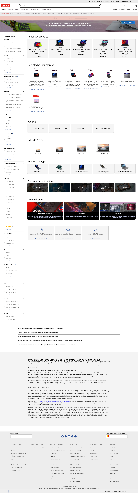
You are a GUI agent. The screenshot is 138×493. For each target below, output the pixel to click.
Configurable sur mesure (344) (5, 48)
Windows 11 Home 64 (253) (5, 169)
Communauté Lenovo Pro (76, 450)
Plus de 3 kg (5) (5, 286)
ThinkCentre (112, 467)
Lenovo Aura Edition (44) (5, 82)
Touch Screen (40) (5, 319)
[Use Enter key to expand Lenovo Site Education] (128, 1)
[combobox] (58, 6)
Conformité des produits (75, 470)
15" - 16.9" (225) (5, 187)
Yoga (111, 459)
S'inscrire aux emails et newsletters (77, 456)
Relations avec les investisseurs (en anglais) (18, 454)
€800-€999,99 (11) (5, 202)
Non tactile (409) (5, 243)
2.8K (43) (5, 267)
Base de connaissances (75, 481)
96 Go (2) (5, 123)
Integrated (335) (5, 157)
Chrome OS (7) (5, 172)
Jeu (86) (5, 214)
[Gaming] (130, 9)
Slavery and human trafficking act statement (90, 488)
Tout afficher (32, 89)
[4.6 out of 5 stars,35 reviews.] (125, 53)
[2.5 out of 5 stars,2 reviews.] (38, 53)
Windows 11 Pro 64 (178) (5, 166)
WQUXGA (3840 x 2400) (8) (5, 270)
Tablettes (53, 456)
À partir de (38, 55)
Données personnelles (43, 488)
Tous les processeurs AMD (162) (5, 97)
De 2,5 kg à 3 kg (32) (5, 289)
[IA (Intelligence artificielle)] (94, 13)
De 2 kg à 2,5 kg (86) (5, 292)
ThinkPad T (112, 448)
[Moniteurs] (40, 13)
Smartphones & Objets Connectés (117, 462)
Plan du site (61, 488)
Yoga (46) (5, 64)
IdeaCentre (112, 473)
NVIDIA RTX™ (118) (5, 151)
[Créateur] (137, 9)
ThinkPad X (112, 450)
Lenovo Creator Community (76, 448)
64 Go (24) (5, 120)
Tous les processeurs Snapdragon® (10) (5, 101)
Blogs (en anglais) (74, 462)
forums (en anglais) (74, 459)
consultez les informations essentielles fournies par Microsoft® (53, 401)
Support (92, 450)
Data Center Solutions (55, 464)
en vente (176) (5, 42)
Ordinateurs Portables (55, 448)
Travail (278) (5, 211)
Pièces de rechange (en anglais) (57, 473)
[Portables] (15, 13)
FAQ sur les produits (94, 456)
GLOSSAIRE (72, 478)
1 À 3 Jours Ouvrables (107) (5, 304)
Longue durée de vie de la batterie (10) (5, 236)
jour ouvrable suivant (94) (5, 301)
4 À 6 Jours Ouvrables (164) (5, 307)
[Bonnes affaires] (9, 13)
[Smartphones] (68, 13)
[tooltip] (17, 76)
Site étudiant (53, 478)
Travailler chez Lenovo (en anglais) (18, 464)
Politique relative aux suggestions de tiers (72, 488)
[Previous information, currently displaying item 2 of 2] (19, 18)
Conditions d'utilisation (53, 488)
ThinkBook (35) (5, 61)
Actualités (13, 450)
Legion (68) (5, 70)
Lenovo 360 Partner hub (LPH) (37, 448)
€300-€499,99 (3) (5, 196)
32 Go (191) (5, 126)
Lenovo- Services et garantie (57, 470)
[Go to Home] (5, 5)
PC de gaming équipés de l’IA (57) (5, 85)
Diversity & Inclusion (15, 470)
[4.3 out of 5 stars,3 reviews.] (59, 51)
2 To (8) (5, 136)
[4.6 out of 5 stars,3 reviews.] (81, 51)
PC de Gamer (53, 453)
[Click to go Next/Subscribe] (30, 436)
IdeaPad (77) (5, 67)
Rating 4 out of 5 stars (5, 226)
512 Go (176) (5, 141)
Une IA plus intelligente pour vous (58, 450)
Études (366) (5, 217)
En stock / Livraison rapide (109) (5, 51)
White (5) (5, 255)
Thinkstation (112, 478)
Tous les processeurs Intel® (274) (5, 94)
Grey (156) (5, 258)
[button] (130, 1)
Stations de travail (54, 462)
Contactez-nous (93, 448)
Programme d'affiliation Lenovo (77, 473)
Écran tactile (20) (5, 240)
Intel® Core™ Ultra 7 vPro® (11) (5, 107)
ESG (12, 459)
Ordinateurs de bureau (55, 459)
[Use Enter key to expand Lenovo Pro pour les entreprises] (113, 1)
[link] (136, 2)
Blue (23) (5, 252)
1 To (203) (5, 139)
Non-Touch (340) (5, 316)
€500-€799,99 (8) (5, 199)
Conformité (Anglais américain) (17, 456)
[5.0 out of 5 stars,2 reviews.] (103, 53)
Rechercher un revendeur (75, 467)
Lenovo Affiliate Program (16, 467)
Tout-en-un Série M (114, 464)
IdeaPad (111, 456)
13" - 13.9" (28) (5, 181)
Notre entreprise (14, 448)
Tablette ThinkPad (114, 453)
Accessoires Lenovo (55, 467)
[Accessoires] (54, 13)
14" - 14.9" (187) (5, 184)
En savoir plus (7, 72)
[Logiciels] (60, 13)
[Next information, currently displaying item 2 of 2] (119, 18)
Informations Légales (15, 462)
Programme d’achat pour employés (78, 476)
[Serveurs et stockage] (80, 13)
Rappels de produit (55, 476)
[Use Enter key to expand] (133, 6)
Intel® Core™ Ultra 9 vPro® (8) (5, 104)
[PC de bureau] (23, 13)
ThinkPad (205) (5, 58)
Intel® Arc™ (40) (5, 154)
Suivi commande (93, 453)
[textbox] (117, 436)
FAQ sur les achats (94, 459)
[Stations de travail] (34, 13)
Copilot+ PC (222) (5, 79)
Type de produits (9, 36)
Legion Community (74, 453)
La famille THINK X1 (114, 470)
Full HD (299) (5, 273)
